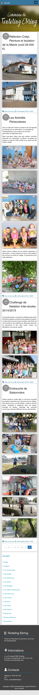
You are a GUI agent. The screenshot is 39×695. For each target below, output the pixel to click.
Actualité (6, 556)
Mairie (6, 562)
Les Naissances (9, 578)
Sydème (6, 566)
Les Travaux (8, 598)
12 (30, 547)
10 (22, 547)
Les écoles (7, 605)
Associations (8, 621)
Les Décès (7, 582)
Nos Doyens (8, 609)
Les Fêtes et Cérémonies (12, 590)
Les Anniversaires (9, 570)
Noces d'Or (7, 613)
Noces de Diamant (10, 617)
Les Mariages (8, 586)
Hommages (7, 574)
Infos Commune (9, 111)
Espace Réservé (30, 686)
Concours (7, 601)
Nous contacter (19, 688)
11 (26, 547)
